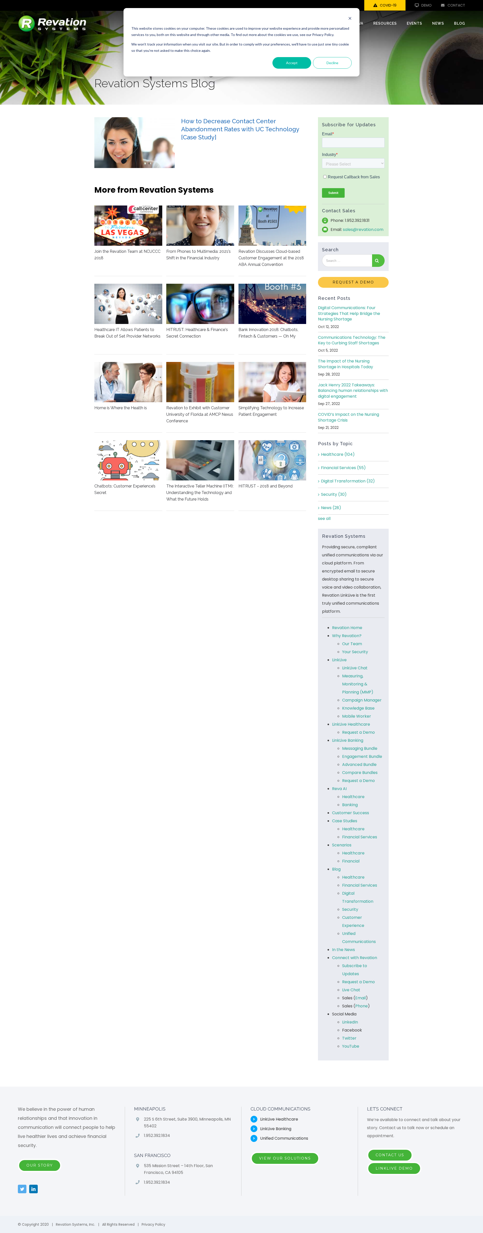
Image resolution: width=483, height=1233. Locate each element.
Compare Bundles (360, 772)
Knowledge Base (358, 708)
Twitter (349, 1038)
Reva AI (339, 789)
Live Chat (351, 990)
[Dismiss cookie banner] (350, 19)
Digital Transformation (348, 481)
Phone (361, 1006)
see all (324, 518)
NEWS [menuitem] (438, 23)
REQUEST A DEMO (353, 282)
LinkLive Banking (347, 740)
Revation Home (347, 628)
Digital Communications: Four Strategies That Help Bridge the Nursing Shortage (349, 313)
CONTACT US (390, 1155)
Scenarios (341, 845)
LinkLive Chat (355, 668)
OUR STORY (39, 1165)
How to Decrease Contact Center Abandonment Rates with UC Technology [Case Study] (240, 129)
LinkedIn (350, 1022)
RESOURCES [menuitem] (385, 23)
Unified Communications (284, 1138)
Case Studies (344, 821)
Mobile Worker (356, 716)
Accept (292, 63)
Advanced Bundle (359, 764)
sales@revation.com (363, 229)
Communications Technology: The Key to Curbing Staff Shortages (351, 340)
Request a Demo (358, 732)
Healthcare (338, 454)
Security (334, 494)
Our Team (352, 644)
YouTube (350, 1046)
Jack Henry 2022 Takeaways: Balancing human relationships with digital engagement (353, 390)
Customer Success (350, 813)
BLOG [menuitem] (459, 23)
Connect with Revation (354, 958)
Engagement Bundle (362, 756)
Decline (332, 63)
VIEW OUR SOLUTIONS (285, 1158)
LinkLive (339, 660)
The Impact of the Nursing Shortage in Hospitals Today (345, 363)
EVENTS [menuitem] (414, 23)
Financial (350, 861)
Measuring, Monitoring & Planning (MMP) (357, 684)
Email (360, 998)
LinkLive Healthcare (351, 724)
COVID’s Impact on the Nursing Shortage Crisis (348, 417)
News (331, 508)
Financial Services (343, 468)
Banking (350, 805)
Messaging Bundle (359, 748)
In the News (343, 950)
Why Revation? (346, 636)
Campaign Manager (362, 700)
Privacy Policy (153, 1224)
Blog (336, 869)
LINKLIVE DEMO (394, 1168)
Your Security (355, 652)
